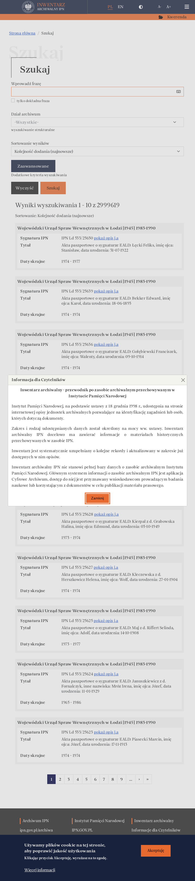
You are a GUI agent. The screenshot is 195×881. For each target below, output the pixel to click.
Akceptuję (155, 850)
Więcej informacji (39, 870)
